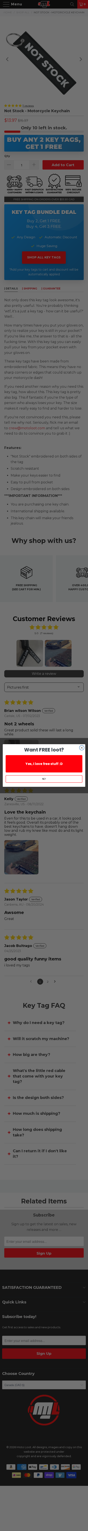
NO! (44, 779)
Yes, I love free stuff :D (43, 764)
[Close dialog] (81, 747)
